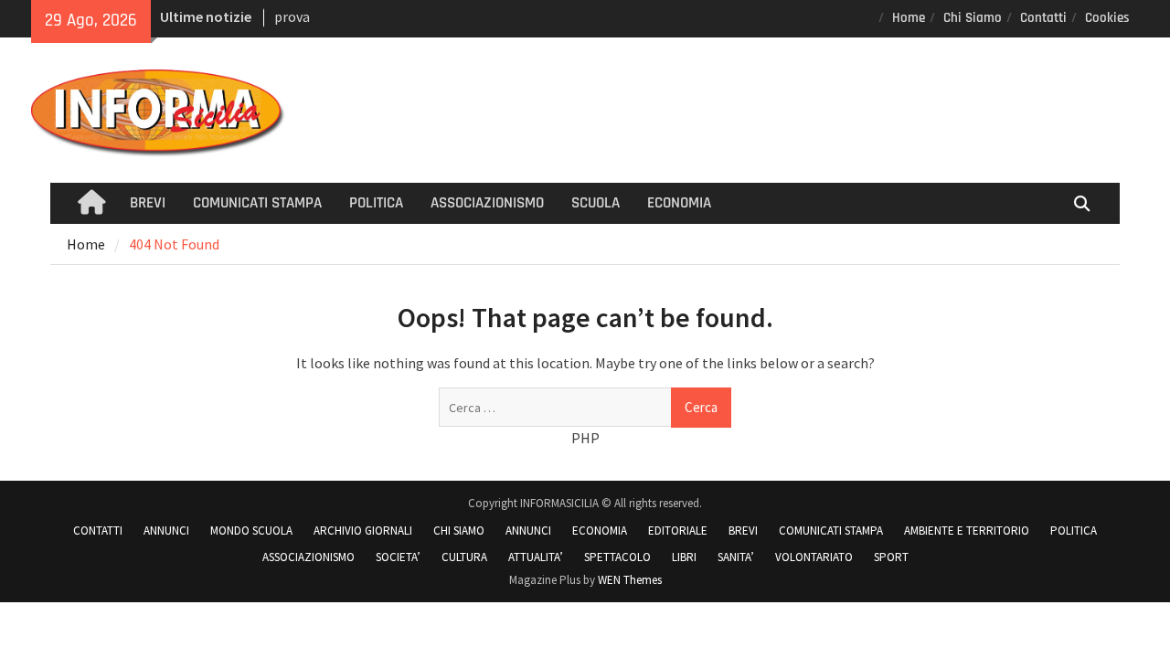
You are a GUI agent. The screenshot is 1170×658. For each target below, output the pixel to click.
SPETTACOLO (617, 557)
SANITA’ (736, 557)
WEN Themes (630, 580)
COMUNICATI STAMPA (257, 203)
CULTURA (464, 557)
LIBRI (684, 557)
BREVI (147, 203)
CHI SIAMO (458, 530)
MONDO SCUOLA (251, 530)
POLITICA (376, 203)
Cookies (1107, 18)
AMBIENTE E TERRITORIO (966, 530)
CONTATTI (97, 530)
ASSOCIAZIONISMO (487, 203)
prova (292, 16)
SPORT (891, 557)
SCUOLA (595, 203)
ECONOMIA (679, 203)
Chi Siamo (972, 18)
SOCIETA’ (398, 557)
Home (908, 18)
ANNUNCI (166, 530)
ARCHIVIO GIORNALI (363, 530)
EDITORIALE (677, 530)
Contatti (1043, 18)
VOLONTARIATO (814, 557)
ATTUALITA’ (535, 557)
